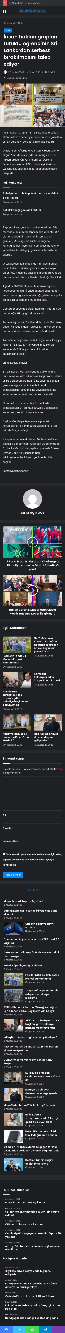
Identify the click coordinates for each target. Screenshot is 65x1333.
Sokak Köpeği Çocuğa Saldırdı (22, 210)
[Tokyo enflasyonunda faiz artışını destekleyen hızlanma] (13, 995)
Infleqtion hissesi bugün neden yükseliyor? (30, 1037)
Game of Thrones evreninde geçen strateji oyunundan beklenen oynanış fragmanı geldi (32, 1148)
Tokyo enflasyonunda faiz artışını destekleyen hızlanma (41, 994)
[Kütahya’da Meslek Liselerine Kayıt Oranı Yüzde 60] (17, 722)
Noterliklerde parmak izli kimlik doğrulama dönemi (41, 1133)
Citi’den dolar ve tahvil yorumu (25, 3)
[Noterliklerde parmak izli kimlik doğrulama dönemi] (13, 1136)
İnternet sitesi (10, 841)
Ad (5, 815)
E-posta (8, 828)
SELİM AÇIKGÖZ (16, 72)
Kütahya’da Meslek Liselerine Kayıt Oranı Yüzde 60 (16, 737)
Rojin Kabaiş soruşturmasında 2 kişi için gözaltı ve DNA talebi (42, 1118)
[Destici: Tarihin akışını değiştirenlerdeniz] (13, 1164)
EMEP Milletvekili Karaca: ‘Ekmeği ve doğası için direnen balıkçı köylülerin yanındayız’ (46, 644)
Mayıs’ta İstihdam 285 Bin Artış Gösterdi (29, 1105)
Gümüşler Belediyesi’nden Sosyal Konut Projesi (47, 677)
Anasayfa (11, 23)
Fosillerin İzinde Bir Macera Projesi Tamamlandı (14, 659)
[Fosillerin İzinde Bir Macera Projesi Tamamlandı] (17, 645)
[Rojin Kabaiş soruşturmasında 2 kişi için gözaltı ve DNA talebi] (13, 1119)
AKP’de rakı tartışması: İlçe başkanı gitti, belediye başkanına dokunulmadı (15, 698)
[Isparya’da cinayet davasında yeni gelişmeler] (48, 722)
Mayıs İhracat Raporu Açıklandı (23, 901)
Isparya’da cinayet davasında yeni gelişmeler (46, 737)
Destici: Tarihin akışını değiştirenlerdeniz (39, 1161)
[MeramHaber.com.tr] (32, 11)
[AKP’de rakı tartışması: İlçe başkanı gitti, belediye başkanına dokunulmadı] (17, 680)
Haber (21, 23)
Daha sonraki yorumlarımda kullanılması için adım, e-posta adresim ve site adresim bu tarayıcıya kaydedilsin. (32, 859)
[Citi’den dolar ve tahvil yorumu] (13, 928)
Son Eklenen (32, 890)
